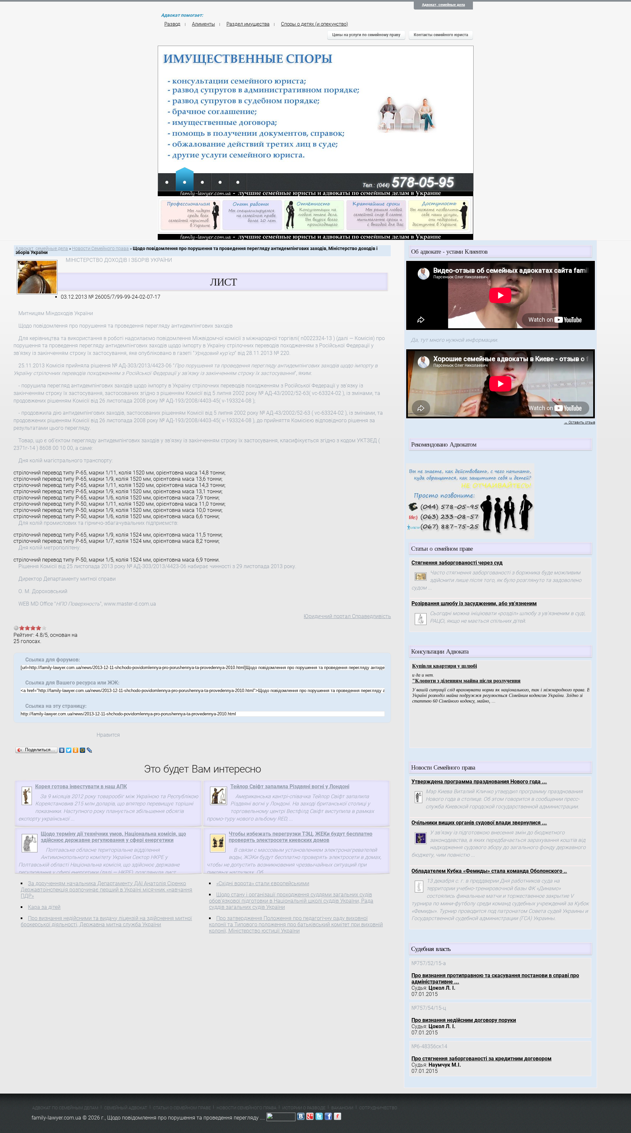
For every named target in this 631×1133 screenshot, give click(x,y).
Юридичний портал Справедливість (347, 616)
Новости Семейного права (100, 248)
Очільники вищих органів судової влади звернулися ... (479, 823)
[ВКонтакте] (61, 750)
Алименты (203, 24)
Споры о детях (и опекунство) (314, 24)
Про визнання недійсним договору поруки (463, 1020)
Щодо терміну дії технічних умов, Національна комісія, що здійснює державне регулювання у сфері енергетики (113, 837)
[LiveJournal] (89, 750)
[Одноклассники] (75, 750)
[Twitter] (68, 750)
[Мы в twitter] (319, 1118)
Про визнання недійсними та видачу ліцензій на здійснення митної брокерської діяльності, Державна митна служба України (106, 921)
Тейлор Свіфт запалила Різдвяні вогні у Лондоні (289, 786)
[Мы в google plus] (310, 1118)
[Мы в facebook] (328, 1118)
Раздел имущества (247, 24)
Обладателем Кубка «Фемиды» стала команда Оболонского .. (489, 871)
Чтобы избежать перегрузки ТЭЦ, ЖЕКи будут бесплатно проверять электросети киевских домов (300, 837)
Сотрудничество (378, 1107)
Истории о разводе (303, 1107)
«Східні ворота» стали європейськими (262, 883)
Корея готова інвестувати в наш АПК (81, 786)
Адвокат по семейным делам (65, 1107)
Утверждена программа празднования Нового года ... (479, 781)
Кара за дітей (44, 907)
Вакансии (342, 1107)
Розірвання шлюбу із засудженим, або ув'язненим (474, 603)
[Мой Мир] (82, 750)
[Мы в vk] (301, 1118)
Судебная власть (431, 948)
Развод (172, 24)
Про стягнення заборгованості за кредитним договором (481, 1058)
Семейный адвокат (125, 1107)
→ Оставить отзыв (579, 422)
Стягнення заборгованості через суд (456, 563)
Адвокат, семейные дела (443, 5)
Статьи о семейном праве (182, 1107)
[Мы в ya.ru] (337, 1118)
